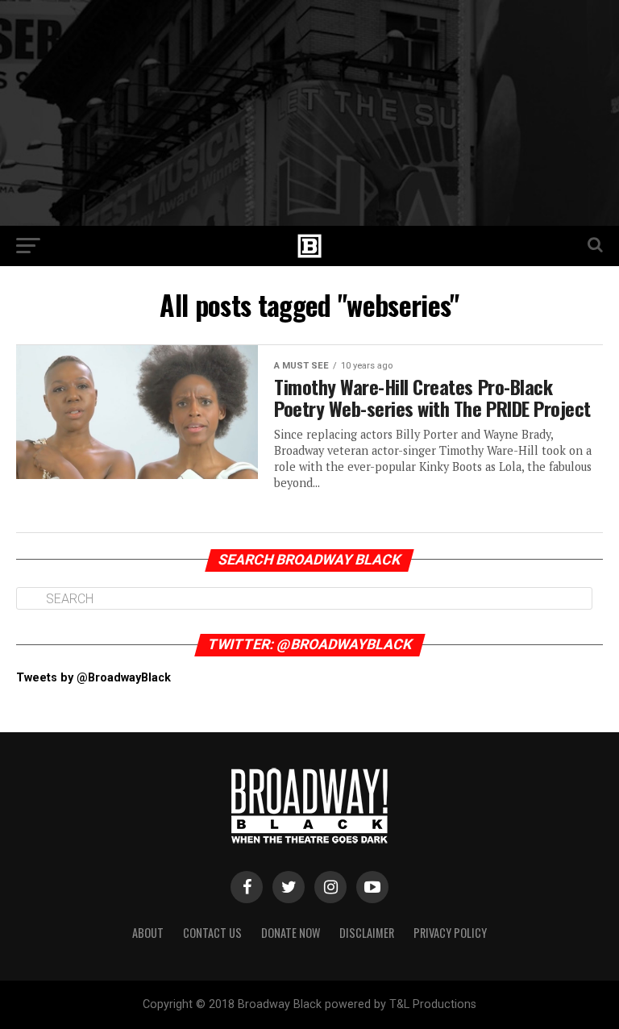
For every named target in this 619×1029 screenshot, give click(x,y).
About (148, 932)
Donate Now (290, 932)
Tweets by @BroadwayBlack (93, 678)
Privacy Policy (450, 932)
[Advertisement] (309, 113)
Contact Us (212, 932)
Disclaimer (366, 932)
